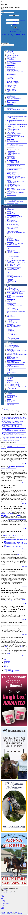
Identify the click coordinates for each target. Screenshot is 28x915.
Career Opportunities (11, 89)
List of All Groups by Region (13, 382)
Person (8, 208)
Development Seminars (12, 169)
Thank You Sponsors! (16, 34)
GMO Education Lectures (13, 162)
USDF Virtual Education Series (14, 153)
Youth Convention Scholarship (14, 267)
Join (8, 101)
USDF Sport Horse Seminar (13, 129)
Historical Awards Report (14, 256)
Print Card (9, 211)
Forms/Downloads (5, 902)
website (6, 646)
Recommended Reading (12, 118)
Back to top (24, 463)
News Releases (10, 404)
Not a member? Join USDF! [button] (15, 31)
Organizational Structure (12, 83)
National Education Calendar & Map (15, 109)
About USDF (10, 51)
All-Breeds (10, 251)
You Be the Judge (11, 151)
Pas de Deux (10, 300)
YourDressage (10, 397)
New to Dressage (11, 96)
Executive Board (10, 65)
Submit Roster (10, 380)
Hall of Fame (10, 58)
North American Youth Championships (16, 291)
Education (6, 409)
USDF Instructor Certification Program (12, 535)
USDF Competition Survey (13, 338)
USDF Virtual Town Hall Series (14, 154)
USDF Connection (11, 395)
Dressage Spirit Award (12, 269)
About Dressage (10, 53)
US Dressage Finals (11, 288)
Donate (2, 907)
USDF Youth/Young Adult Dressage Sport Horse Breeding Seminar (17, 143)
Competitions (10, 108)
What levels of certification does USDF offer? (13, 425)
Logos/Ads (9, 401)
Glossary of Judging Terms (13, 184)
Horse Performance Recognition (14, 276)
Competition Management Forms (14, 305)
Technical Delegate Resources (14, 187)
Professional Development (13, 170)
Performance (10, 248)
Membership (6, 662)
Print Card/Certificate (12, 223)
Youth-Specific (10, 139)
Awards (5, 658)
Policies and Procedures (12, 81)
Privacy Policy (3, 892)
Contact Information (11, 63)
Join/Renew (3, 905)
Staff (8, 66)
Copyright (8, 892)
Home (5, 407)
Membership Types (11, 57)
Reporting (6, 666)
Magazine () (14, 61)
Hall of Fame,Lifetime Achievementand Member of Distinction (13, 239)
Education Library (11, 156)
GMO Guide (10, 377)
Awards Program (11, 229)
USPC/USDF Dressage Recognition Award (17, 263)
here (15, 442)
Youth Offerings (10, 62)
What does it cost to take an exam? (10, 438)
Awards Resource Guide (12, 231)
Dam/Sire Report (11, 228)
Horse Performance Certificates (14, 325)
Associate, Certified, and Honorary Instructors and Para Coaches (15, 175)
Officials (9, 75)
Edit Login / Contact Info (12, 217)
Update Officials (10, 378)
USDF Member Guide (12, 396)
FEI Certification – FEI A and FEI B (12, 546)
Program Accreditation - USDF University (17, 387)
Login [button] (15, 27)
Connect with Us (6, 34)
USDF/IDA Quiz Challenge (13, 135)
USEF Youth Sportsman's (13, 268)
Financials (9, 86)
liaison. (8, 653)
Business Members (11, 67)
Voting (5, 665)
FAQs (8, 92)
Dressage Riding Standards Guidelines (16, 177)
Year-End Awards (11, 250)
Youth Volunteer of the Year (13, 246)
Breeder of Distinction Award (13, 277)
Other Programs (10, 132)
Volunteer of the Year (12, 244)
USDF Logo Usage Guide (13, 403)
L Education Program (12, 114)
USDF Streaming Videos (12, 203)
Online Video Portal (11, 131)
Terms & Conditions (14, 892)
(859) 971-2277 (6, 889)
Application (10, 279)
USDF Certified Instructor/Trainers (12, 670)
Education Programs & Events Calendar (13, 600)
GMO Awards (10, 242)
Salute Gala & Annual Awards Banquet (16, 232)
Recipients (10, 280)
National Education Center (13, 55)
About (2, 896)
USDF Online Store (11, 200)
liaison (21, 646)
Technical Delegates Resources (14, 360)
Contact (2, 908)
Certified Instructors (11, 74)
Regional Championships (12, 289)
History (8, 54)
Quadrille (9, 301)
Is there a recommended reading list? (10, 426)
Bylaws (8, 79)
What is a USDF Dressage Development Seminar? (14, 417)
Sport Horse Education (12, 122)
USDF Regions (10, 59)
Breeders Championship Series (14, 292)
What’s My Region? (11, 213)
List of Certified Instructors (13, 366)
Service (8, 236)
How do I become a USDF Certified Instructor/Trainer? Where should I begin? (12, 423)
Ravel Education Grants (12, 265)
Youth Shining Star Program (13, 264)
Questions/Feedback (5, 903)
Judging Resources (11, 188)
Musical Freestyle (11, 299)
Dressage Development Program (14, 168)
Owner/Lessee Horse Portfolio (14, 225)
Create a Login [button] (15, 29)
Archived (10, 255)
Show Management (11, 303)
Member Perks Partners (12, 70)
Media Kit (9, 399)
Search (10, 253)
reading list (3, 515)
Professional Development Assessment (17, 519)
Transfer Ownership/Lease (13, 221)
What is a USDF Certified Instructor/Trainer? (12, 421)
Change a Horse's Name (12, 224)
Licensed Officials (11, 358)
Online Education (11, 157)
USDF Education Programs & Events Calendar (13, 525)
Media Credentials (11, 400)
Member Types (10, 209)
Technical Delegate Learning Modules (16, 164)
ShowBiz (9, 307)
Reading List (10, 173)
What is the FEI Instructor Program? (10, 440)
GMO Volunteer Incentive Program (15, 243)
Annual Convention (11, 85)
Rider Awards (10, 275)
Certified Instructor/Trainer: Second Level (13, 542)
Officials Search (10, 304)
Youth (5, 663)
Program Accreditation (12, 160)
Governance (9, 77)
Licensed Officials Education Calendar (16, 189)
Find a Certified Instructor (13, 100)
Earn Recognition (11, 158)
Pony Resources (10, 191)
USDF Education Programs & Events (15, 110)
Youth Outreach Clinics (12, 141)
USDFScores (10, 333)
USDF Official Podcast (12, 182)
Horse (8, 219)
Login (14, 15)
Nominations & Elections (12, 87)
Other (8, 272)
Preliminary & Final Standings (14, 252)
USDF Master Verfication (13, 215)
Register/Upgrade (11, 220)
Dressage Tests (10, 330)
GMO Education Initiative (13, 161)
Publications (9, 393)
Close (2, 8)
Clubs (5, 659)
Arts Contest (9, 273)
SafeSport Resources (11, 90)
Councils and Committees (13, 82)
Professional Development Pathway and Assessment (12, 467)
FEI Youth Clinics (11, 140)
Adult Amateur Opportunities (13, 185)
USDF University (11, 147)
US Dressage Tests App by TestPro (15, 201)
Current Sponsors (11, 69)
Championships (10, 287)
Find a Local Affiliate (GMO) (14, 98)
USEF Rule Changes (12, 334)
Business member (16, 25)
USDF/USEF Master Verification (14, 216)
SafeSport (3, 900)
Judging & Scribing (11, 97)
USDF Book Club (11, 152)
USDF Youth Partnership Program (15, 145)
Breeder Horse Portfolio (12, 227)
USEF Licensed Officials (9, 671)
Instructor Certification (12, 172)
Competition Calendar (12, 331)
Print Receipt (10, 212)
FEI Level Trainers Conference (14, 133)
